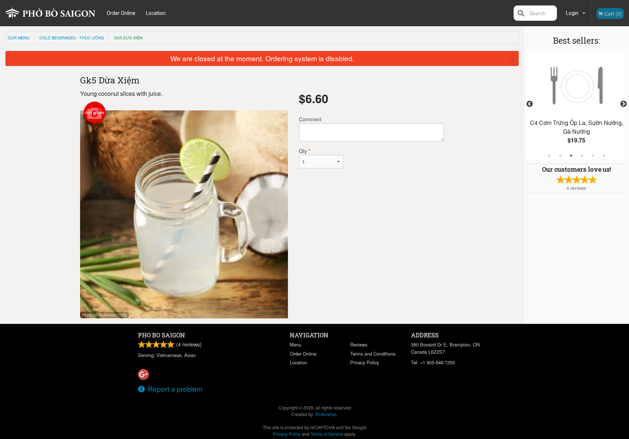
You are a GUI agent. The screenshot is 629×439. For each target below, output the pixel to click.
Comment (310, 119)
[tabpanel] (576, 104)
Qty (304, 150)
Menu (295, 344)
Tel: (433, 362)
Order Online (121, 13)
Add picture (94, 112)
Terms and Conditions (372, 353)
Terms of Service (326, 434)
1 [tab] (549, 155)
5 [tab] (593, 155)
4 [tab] (582, 155)
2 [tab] (560, 155)
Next (623, 104)
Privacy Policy (364, 362)
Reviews (358, 344)
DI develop (326, 414)
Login (572, 13)
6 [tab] (604, 155)
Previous (529, 104)
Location (156, 13)
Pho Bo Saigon (161, 335)
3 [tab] (571, 155)
